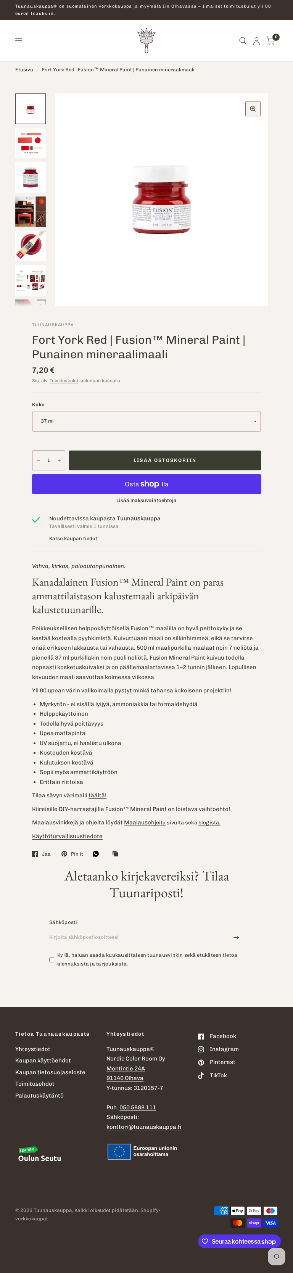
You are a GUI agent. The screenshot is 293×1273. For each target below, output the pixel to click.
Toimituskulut (64, 380)
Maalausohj (140, 822)
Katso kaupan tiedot (73, 538)
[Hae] (243, 40)
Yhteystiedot (32, 1049)
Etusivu (24, 69)
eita (161, 822)
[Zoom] (253, 108)
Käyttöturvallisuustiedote (67, 836)
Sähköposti (63, 922)
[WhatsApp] (98, 854)
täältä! (97, 795)
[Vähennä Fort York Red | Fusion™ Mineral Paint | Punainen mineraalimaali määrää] (38, 460)
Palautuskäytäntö (39, 1095)
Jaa (46, 854)
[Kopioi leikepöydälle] (117, 854)
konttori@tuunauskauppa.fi (144, 1126)
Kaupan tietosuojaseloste (50, 1072)
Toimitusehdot (35, 1083)
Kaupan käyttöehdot (43, 1060)
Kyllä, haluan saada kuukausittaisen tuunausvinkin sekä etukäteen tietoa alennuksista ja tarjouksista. (147, 959)
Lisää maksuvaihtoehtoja (146, 500)
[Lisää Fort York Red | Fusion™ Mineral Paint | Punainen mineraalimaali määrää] (59, 460)
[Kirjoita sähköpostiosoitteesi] (236, 937)
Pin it (77, 854)
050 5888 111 (137, 1107)
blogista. (209, 822)
